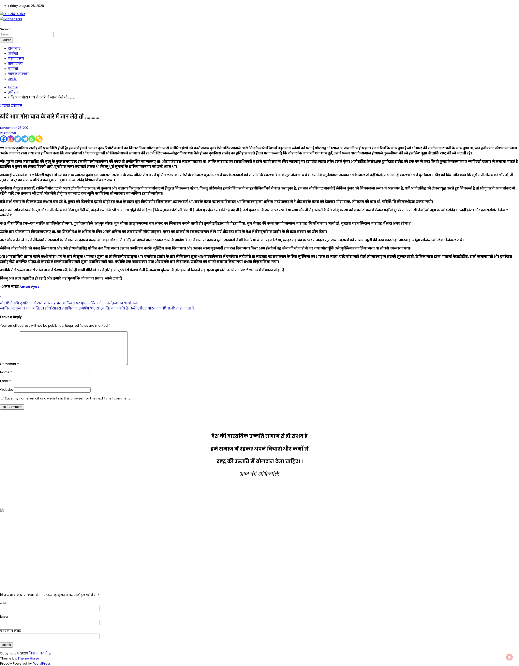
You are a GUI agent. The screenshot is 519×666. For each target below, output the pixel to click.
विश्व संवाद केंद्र (40, 653)
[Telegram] (24, 138)
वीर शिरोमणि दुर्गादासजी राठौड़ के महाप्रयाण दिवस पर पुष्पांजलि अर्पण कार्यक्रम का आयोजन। (69, 303)
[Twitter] (17, 138)
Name (6, 372)
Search (5, 29)
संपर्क (12, 79)
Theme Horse (28, 658)
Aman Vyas (29, 286)
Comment (9, 364)
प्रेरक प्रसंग (16, 58)
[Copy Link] (39, 138)
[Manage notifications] (509, 657)
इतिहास (16, 105)
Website (6, 389)
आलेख (13, 53)
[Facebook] (3, 138)
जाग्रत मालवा (18, 74)
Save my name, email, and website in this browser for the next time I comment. (68, 398)
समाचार (14, 48)
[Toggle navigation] (1, 25)
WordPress (42, 663)
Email (5, 381)
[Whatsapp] (31, 138)
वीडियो (13, 68)
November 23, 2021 (15, 127)
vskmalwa (8, 133)
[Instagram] (10, 138)
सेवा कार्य (15, 63)
